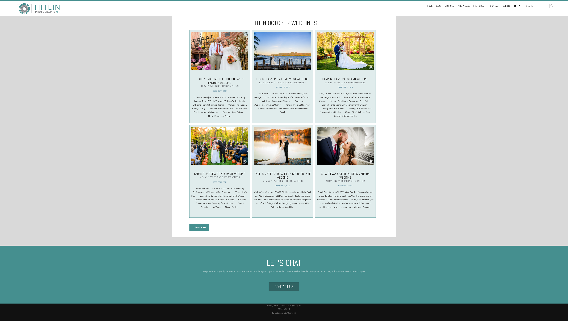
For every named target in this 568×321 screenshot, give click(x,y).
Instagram (520, 5)
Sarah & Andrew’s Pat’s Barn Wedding (219, 175)
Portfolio (449, 5)
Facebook (515, 5)
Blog (438, 5)
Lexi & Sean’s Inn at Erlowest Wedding (282, 80)
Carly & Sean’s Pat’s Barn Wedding (345, 80)
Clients (506, 5)
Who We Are (464, 5)
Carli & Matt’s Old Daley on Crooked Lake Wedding (282, 177)
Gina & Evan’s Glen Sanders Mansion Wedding (345, 177)
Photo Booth (480, 5)
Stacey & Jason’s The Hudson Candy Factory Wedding (220, 82)
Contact (494, 5)
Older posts (199, 227)
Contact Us (284, 286)
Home (430, 5)
